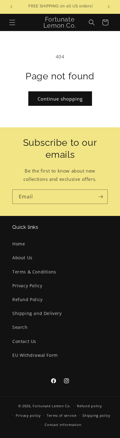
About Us (22, 258)
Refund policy (89, 406)
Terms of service (61, 415)
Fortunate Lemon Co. (52, 406)
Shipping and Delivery (37, 313)
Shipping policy (96, 415)
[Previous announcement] (11, 7)
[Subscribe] (100, 196)
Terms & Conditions (34, 272)
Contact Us (24, 341)
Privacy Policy (27, 286)
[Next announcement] (108, 7)
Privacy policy (28, 415)
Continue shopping (60, 99)
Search (20, 327)
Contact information (63, 424)
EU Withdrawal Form (35, 355)
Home (18, 244)
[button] (12, 22)
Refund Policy (27, 299)
